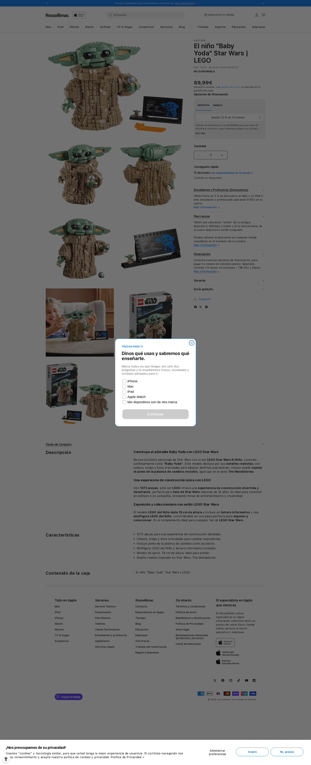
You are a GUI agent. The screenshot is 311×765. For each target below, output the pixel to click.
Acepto (252, 751)
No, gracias (287, 751)
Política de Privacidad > (127, 757)
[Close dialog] (191, 342)
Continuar (155, 414)
